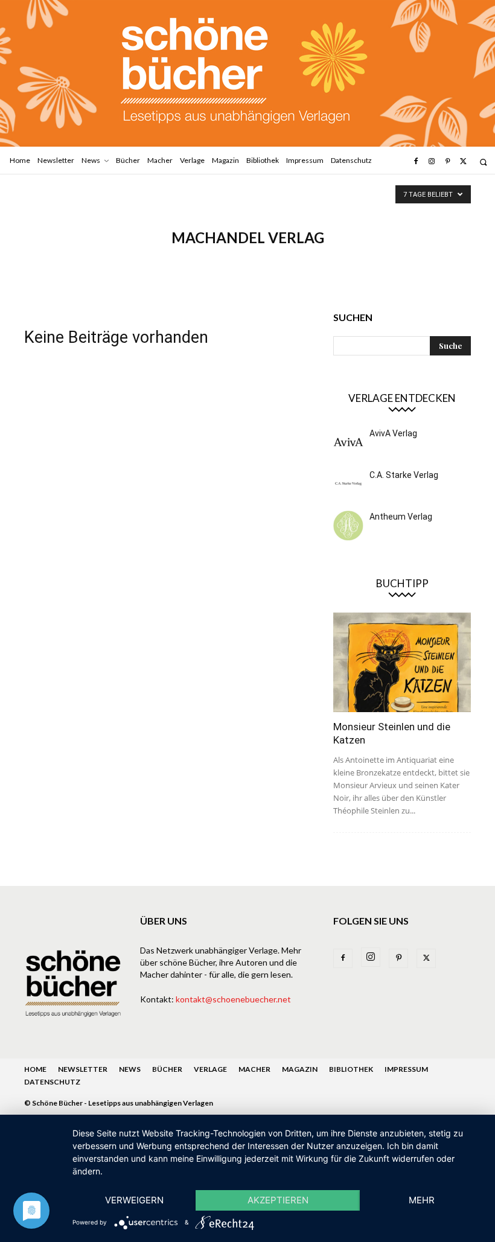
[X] (463, 162)
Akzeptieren (278, 1200)
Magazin (300, 1069)
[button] (483, 162)
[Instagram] (431, 162)
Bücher (167, 1069)
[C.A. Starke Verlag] (348, 484)
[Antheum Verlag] (348, 526)
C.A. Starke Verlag (403, 475)
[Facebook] (415, 162)
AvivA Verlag (393, 433)
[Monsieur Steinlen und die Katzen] (402, 662)
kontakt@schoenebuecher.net (233, 999)
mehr (422, 1200)
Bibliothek (351, 1069)
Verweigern (134, 1200)
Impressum (406, 1069)
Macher (254, 1069)
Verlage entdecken (402, 398)
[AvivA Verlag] (348, 442)
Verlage (210, 1069)
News (130, 1069)
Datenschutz (52, 1081)
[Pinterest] (447, 162)
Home (35, 1069)
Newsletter (82, 1069)
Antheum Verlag (400, 516)
